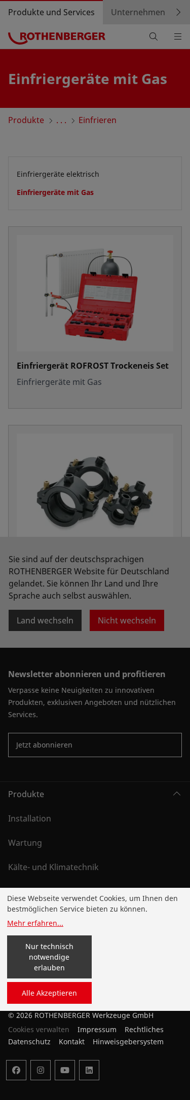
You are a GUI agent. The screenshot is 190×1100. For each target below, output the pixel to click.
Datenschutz (29, 1041)
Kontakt (72, 1041)
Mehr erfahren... (35, 923)
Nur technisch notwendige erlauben (49, 956)
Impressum (97, 1029)
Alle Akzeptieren (49, 993)
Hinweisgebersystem (128, 1041)
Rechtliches (144, 1029)
